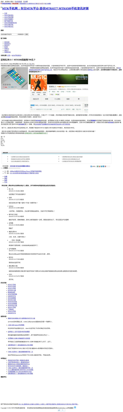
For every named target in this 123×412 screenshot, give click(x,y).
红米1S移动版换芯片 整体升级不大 (20, 161)
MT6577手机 (12, 284)
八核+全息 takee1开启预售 (16, 325)
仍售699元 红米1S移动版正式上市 (71, 159)
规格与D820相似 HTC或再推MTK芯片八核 (21, 318)
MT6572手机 (12, 311)
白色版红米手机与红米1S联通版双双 (71, 161)
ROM (6, 47)
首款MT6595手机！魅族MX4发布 (18, 360)
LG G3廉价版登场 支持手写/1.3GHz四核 (20, 370)
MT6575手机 (12, 286)
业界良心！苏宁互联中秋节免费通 (19, 331)
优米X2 (37, 404)
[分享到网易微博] (105, 166)
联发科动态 (11, 292)
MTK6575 (7, 43)
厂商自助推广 (15, 3)
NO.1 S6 (20, 404)
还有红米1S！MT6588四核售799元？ (36, 133)
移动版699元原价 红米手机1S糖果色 (20, 159)
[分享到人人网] (103, 166)
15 (31, 64)
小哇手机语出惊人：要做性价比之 (19, 362)
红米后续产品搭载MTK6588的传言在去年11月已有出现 (52, 124)
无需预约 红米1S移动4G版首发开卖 (20, 156)
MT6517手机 (12, 307)
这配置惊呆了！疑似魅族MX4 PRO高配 (20, 345)
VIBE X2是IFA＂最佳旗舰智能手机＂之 (20, 351)
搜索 (26, 34)
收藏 (5, 176)
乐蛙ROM (7, 52)
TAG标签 (29, 3)
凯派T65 (53, 404)
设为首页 (40, 3)
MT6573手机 (12, 288)
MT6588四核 (12, 298)
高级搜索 (23, 3)
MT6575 (6, 45)
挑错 (5, 178)
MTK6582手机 (12, 301)
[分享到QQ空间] (97, 166)
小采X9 (42, 404)
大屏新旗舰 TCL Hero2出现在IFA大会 (20, 371)
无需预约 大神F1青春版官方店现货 (19, 338)
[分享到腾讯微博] (101, 166)
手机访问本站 (6, 3)
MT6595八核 (12, 290)
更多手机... (74, 404)
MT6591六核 (12, 300)
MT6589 (6, 42)
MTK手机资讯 (16, 55)
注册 (25, 1)
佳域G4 (32, 404)
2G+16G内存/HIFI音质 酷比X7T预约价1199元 (24, 173)
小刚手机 (48, 404)
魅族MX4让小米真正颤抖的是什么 (19, 364)
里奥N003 (27, 404)
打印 (5, 182)
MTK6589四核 (12, 303)
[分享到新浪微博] (99, 166)
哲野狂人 (91, 70)
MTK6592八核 (12, 305)
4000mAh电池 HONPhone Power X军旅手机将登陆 (26, 171)
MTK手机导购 (12, 294)
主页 (8, 55)
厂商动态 (11, 309)
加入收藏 (47, 3)
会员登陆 (18, 1)
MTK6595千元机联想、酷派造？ (18, 366)
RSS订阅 (34, 3)
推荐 (5, 180)
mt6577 (6, 50)
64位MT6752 (12, 296)
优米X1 (6, 48)
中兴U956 (68, 404)
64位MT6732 (12, 313)
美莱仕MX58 (61, 404)
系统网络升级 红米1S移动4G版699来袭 (72, 156)
